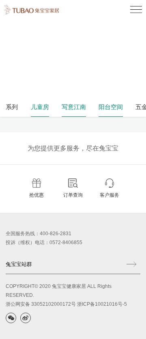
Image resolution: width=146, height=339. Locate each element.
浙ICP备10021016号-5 (102, 304)
